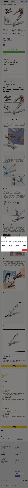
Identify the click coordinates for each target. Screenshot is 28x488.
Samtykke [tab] (5, 237)
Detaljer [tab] (14, 237)
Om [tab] (22, 237)
